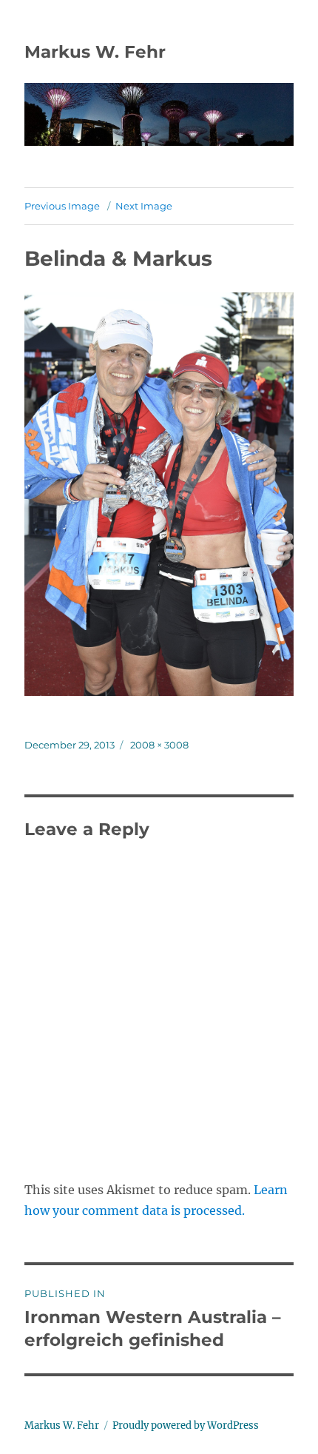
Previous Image (62, 206)
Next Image (143, 206)
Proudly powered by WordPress (185, 1425)
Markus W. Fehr (95, 51)
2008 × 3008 (159, 745)
